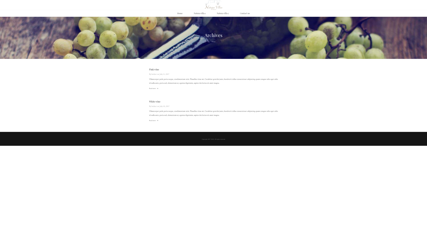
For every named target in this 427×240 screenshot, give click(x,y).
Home (214, 42)
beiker (154, 74)
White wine (154, 101)
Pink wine (154, 69)
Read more (152, 88)
